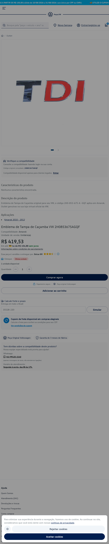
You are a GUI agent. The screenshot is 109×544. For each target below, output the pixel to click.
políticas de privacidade (62, 522)
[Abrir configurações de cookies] (7, 529)
